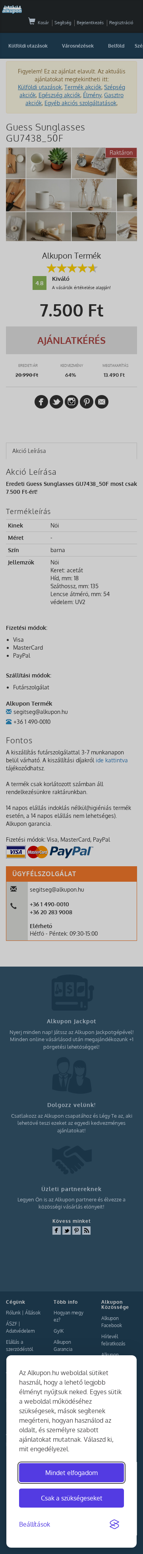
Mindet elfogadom (71, 1473)
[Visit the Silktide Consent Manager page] (114, 1524)
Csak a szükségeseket (71, 1498)
